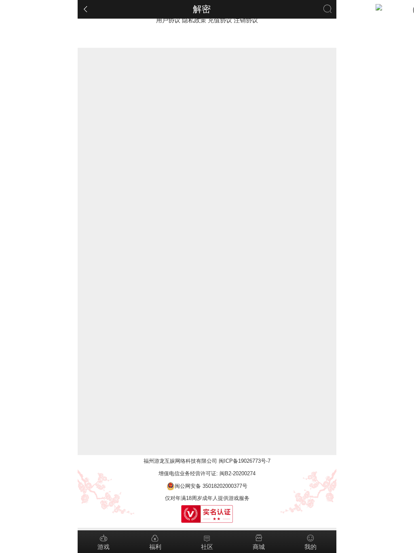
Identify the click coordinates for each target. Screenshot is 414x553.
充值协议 (220, 20)
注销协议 (246, 20)
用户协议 (168, 20)
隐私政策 (194, 20)
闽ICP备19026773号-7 (244, 461)
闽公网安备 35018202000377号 (211, 486)
